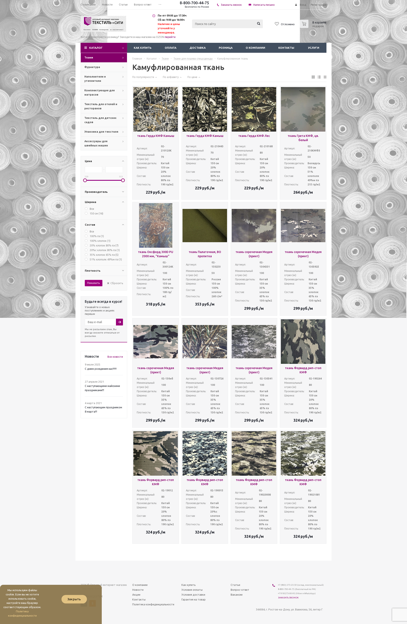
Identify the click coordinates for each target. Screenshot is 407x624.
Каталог (96, 47)
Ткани (88, 57)
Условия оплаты (192, 589)
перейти (170, 36)
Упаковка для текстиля (101, 131)
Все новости (115, 356)
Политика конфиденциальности (153, 604)
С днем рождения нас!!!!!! (101, 368)
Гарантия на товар (193, 599)
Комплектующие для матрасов (99, 92)
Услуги (313, 47)
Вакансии (237, 594)
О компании (255, 47)
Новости (138, 589)
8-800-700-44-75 (194, 2)
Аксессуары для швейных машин (96, 143)
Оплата (170, 47)
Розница (226, 47)
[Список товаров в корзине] (314, 26)
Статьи (235, 584)
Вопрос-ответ (240, 589)
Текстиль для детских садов (100, 120)
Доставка (198, 47)
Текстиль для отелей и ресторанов (100, 106)
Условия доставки (193, 594)
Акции (136, 594)
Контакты (286, 47)
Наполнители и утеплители (95, 78)
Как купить (143, 47)
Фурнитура (92, 66)
